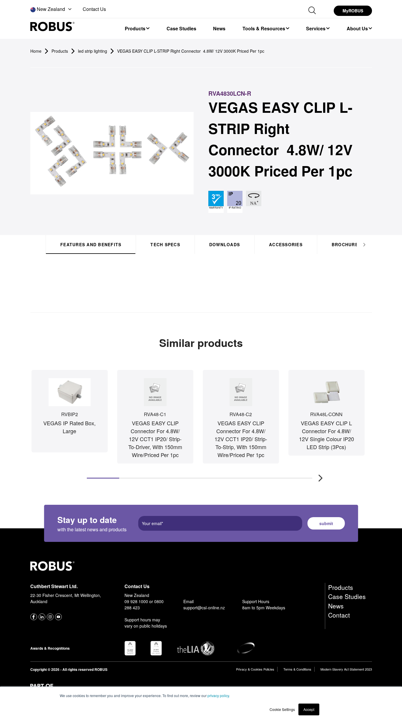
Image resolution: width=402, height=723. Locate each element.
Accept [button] (308, 709)
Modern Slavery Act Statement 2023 (346, 669)
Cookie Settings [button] (282, 709)
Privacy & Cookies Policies (255, 669)
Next (317, 475)
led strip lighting (92, 51)
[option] (137, 28)
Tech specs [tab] (165, 244)
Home (35, 51)
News (336, 605)
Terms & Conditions (297, 669)
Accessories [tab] (286, 244)
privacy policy (218, 695)
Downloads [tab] (224, 244)
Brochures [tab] (346, 244)
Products (340, 587)
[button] (51, 9)
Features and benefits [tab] (90, 244)
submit (326, 523)
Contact (339, 615)
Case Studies (347, 596)
